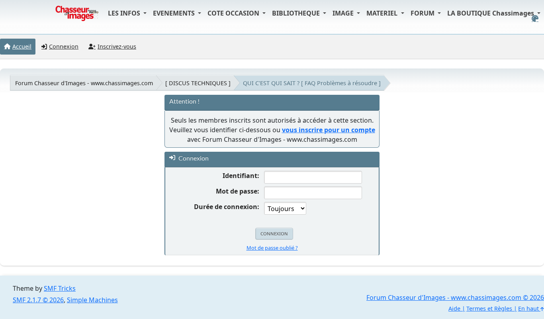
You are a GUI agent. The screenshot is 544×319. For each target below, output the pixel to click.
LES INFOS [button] (125, 13)
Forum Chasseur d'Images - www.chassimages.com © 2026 (455, 297)
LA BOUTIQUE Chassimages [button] (491, 13)
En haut (529, 308)
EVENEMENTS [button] (174, 13)
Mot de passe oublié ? (272, 247)
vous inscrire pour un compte (328, 129)
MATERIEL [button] (382, 13)
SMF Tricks (60, 288)
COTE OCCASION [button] (234, 13)
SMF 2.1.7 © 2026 (38, 300)
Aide (454, 308)
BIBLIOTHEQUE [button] (296, 13)
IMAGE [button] (344, 13)
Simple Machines (92, 300)
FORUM (423, 13)
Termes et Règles (489, 308)
